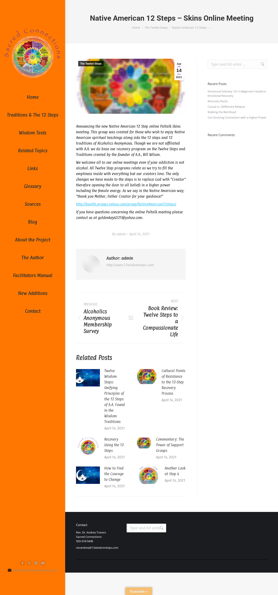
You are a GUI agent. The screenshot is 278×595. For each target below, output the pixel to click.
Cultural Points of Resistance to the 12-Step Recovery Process (173, 382)
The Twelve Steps (91, 63)
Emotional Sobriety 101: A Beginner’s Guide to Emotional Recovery (237, 93)
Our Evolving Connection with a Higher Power (237, 117)
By (119, 234)
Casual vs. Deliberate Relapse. (226, 107)
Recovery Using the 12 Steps (114, 445)
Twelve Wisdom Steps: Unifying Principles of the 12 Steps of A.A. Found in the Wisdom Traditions (114, 396)
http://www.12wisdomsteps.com (130, 265)
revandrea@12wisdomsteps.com (97, 548)
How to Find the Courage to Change (114, 474)
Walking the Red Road (222, 112)
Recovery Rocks (218, 101)
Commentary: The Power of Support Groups (170, 445)
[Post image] (88, 377)
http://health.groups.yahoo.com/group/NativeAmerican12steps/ (126, 204)
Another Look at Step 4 (175, 471)
